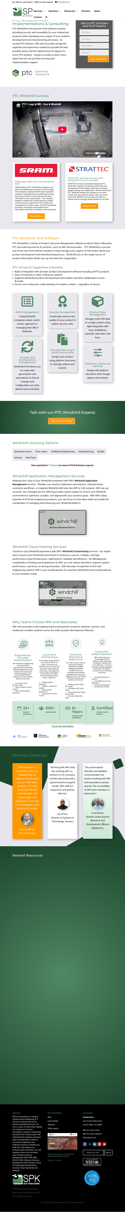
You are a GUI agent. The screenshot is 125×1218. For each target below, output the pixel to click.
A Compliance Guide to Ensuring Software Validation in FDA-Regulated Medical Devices (59, 929)
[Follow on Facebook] (85, 1144)
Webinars (51, 1125)
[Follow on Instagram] (99, 1144)
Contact (38, 17)
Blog (49, 1117)
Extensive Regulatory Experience (76, 657)
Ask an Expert (98, 58)
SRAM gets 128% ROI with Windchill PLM (34, 182)
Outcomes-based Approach (102, 652)
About (97, 11)
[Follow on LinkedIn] (95, 1144)
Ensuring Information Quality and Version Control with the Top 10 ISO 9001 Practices (61, 1086)
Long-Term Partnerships (49, 656)
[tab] (23, 452)
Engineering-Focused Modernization (23, 658)
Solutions (53, 11)
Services (38, 11)
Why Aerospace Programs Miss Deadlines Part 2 (61, 1155)
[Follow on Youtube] (104, 1144)
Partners (85, 11)
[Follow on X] (90, 1144)
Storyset (34, 1189)
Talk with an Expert (61, 421)
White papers (53, 1128)
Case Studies (53, 1121)
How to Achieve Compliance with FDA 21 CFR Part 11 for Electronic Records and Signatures (58, 1008)
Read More (36, 216)
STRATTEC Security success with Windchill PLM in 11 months (85, 179)
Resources (69, 11)
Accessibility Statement (21, 1196)
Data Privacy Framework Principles (26, 1193)
